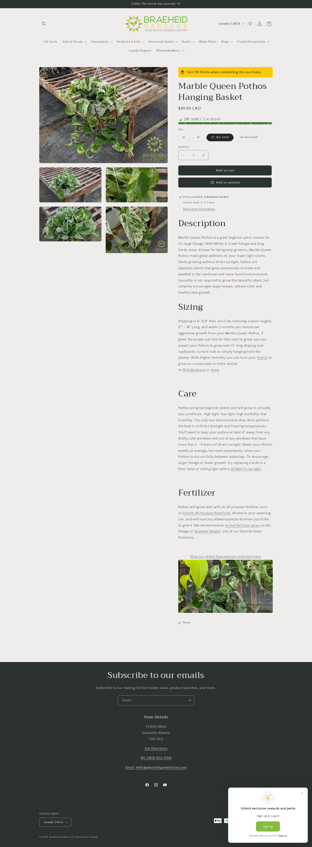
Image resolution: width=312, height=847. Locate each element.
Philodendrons (194, 370)
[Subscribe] (189, 700)
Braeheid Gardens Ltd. (61, 837)
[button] (44, 23)
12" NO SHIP (251, 138)
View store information (199, 209)
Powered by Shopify (86, 837)
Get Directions (156, 748)
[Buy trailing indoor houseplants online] (225, 586)
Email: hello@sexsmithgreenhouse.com (156, 767)
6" (186, 138)
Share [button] (187, 622)
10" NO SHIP (220, 137)
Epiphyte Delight (207, 531)
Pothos (262, 358)
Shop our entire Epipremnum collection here (225, 557)
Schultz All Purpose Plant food (207, 513)
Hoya (215, 370)
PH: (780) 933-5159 (156, 758)
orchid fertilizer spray (242, 525)
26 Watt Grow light (245, 469)
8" (201, 138)
